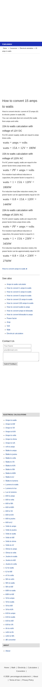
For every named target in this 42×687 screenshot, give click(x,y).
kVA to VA (9, 625)
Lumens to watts (11, 484)
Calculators (32, 668)
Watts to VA (10, 462)
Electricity (22, 668)
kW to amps (10, 496)
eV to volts (9, 575)
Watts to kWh (10, 473)
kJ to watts (9, 568)
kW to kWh (9, 507)
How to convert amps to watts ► (15, 269)
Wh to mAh (9, 579)
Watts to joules (11, 454)
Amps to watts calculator (16, 284)
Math (13, 668)
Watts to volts (10, 458)
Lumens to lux (11, 488)
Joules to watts (11, 556)
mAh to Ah (9, 632)
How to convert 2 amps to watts (19, 292)
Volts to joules (11, 530)
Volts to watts (10, 534)
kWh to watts (10, 590)
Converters (20, 671)
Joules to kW (10, 560)
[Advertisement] (21, 21)
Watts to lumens (11, 481)
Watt (8, 330)
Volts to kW (9, 537)
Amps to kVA (10, 432)
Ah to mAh (9, 628)
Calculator (7, 44)
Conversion (13, 48)
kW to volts (9, 500)
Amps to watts (11, 420)
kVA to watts (10, 617)
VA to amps (9, 598)
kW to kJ (8, 522)
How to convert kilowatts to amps (20, 315)
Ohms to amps (11, 549)
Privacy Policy (28, 680)
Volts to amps (10, 526)
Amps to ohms (11, 439)
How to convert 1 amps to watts (19, 288)
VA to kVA (9, 609)
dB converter (10, 640)
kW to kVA (9, 515)
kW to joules (10, 519)
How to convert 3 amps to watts (19, 296)
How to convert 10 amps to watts (19, 299)
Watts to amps (11, 450)
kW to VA (9, 511)
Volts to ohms (10, 541)
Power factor (12, 318)
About (7, 651)
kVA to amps (10, 613)
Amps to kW (10, 424)
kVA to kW (9, 621)
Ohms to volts (10, 553)
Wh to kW (9, 587)
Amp (8, 322)
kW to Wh (9, 503)
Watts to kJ (9, 477)
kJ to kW (8, 572)
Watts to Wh (10, 469)
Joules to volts (11, 564)
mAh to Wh (9, 636)
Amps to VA (10, 428)
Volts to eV (9, 545)
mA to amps (10, 447)
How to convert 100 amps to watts (20, 303)
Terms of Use (14, 680)
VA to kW (9, 606)
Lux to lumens (11, 492)
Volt (8, 326)
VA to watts (9, 602)
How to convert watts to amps (18, 307)
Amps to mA (10, 443)
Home (5, 48)
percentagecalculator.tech (20, 676)
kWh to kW (9, 594)
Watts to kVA (10, 466)
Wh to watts (10, 583)
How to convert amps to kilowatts (20, 311)
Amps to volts (10, 435)
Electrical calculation (26, 48)
